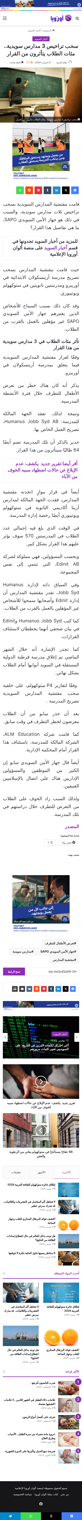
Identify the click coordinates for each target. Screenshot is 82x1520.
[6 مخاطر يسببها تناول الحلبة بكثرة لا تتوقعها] (68, 1258)
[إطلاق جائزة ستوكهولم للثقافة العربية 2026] (68, 1190)
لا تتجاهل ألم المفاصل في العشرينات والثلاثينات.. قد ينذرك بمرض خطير (21, 1310)
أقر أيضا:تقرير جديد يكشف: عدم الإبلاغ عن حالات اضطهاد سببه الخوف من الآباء (43, 470)
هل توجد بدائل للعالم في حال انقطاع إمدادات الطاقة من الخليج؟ (23, 1354)
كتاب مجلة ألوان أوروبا (46, 1494)
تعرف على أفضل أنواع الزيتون (38, 1417)
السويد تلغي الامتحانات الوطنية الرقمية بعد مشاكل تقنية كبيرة (42, 1047)
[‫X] (66, 190)
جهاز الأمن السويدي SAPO (57, 951)
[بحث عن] (77, 19)
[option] (41, 1037)
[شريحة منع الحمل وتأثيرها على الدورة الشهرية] (68, 1456)
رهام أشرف (61, 62)
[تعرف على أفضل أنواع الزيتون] (68, 1422)
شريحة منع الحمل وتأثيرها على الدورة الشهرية (30, 1451)
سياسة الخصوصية (22, 1494)
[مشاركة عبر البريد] (22, 989)
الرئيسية (47, 30)
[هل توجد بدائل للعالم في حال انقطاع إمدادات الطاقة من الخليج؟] (68, 1241)
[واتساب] (20, 190)
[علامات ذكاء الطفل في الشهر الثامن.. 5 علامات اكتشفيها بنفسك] (68, 1405)
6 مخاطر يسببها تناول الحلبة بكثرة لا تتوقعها (32, 1253)
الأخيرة (66, 1172)
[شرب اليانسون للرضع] (68, 1388)
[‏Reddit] (29, 190)
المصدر (72, 826)
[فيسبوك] (75, 190)
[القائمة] (5, 19)
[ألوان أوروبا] (61, 18)
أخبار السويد (34, 30)
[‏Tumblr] (47, 190)
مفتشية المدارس (63, 960)
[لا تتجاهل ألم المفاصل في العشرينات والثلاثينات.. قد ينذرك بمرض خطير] (68, 1207)
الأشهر (41, 1172)
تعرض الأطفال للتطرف (59, 943)
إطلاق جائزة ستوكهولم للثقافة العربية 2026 (31, 1184)
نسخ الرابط (14, 971)
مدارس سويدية (22, 951)
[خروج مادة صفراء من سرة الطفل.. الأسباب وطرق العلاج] (68, 1439)
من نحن (65, 1494)
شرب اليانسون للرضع (43, 1382)
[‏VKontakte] (29, 989)
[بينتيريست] (38, 190)
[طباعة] (15, 989)
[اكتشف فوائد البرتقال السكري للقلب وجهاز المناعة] (68, 1224)
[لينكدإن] (56, 190)
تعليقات (16, 1172)
